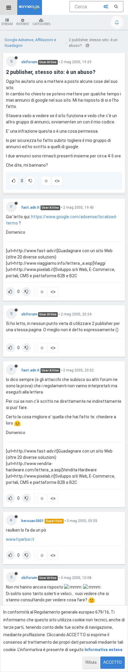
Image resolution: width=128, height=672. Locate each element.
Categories (41, 24)
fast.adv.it (30, 207)
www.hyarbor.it (20, 539)
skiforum (29, 62)
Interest (22, 24)
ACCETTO (112, 662)
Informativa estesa (103, 649)
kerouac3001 (32, 521)
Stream (7, 24)
